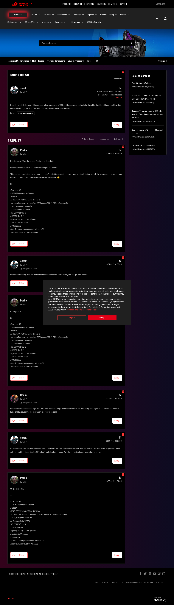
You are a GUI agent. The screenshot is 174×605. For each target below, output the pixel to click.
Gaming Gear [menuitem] (60, 22)
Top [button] (12, 598)
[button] (13, 124)
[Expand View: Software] (53, 15)
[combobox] (87, 43)
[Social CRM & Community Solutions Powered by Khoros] (160, 599)
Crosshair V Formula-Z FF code (143, 145)
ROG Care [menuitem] (33, 15)
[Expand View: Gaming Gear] (67, 22)
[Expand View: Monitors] (50, 22)
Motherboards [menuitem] (12, 22)
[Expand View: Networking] (82, 22)
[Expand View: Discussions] (69, 15)
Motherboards (38, 61)
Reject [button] (72, 317)
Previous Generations (56, 61)
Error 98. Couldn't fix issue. (142, 83)
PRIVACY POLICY (118, 582)
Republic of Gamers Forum (18, 61)
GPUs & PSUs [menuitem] (30, 22)
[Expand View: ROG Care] (39, 15)
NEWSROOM (32, 574)
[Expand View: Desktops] (83, 15)
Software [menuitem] (47, 15)
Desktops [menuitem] (77, 15)
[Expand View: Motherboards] (20, 22)
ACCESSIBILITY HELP (48, 574)
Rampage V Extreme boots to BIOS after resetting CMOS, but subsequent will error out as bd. (147, 114)
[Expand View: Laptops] (95, 15)
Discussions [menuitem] (62, 15)
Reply (116, 124)
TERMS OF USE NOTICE (102, 582)
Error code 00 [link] (92, 61)
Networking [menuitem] (76, 22)
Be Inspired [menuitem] (18, 14)
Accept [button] (102, 317)
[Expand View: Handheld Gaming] (115, 15)
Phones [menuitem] (123, 15)
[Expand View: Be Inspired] (25, 15)
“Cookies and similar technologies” (82, 310)
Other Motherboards (76, 61)
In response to (30, 269)
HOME (23, 574)
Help (157, 18)
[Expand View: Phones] (128, 15)
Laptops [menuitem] (91, 15)
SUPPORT (123, 4)
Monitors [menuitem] (45, 22)
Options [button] (161, 61)
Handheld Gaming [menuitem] (107, 15)
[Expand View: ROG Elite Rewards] (103, 22)
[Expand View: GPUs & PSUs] (37, 22)
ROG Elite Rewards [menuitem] (94, 22)
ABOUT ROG (14, 574)
